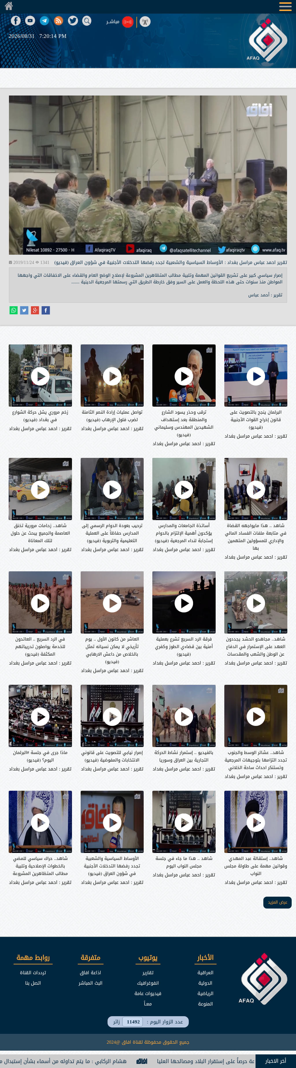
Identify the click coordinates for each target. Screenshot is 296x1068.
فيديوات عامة (147, 993)
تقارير (148, 972)
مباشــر (112, 21)
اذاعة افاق (90, 972)
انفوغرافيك (148, 983)
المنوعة (205, 1003)
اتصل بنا (33, 983)
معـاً (148, 1003)
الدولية (205, 983)
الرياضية (205, 993)
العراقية (205, 972)
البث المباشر (91, 983)
